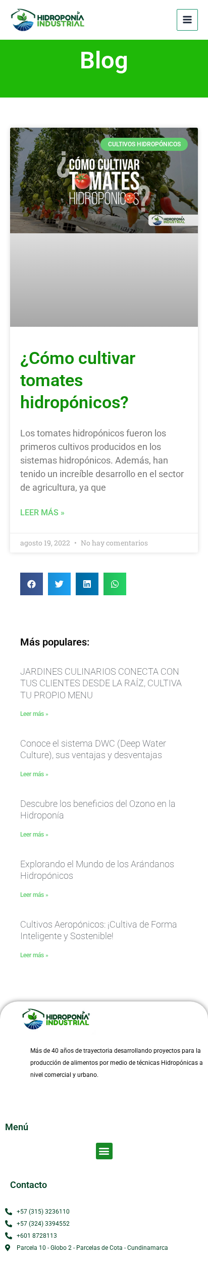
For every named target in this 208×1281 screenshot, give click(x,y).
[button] (31, 584)
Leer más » (42, 512)
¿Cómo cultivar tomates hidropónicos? (77, 380)
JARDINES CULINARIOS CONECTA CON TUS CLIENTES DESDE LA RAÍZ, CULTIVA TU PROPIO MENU (101, 683)
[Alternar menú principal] (187, 19)
